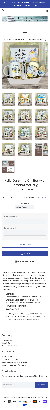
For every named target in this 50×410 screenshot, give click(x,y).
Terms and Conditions (11, 359)
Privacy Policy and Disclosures (14, 362)
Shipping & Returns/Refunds (14, 365)
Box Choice (25, 203)
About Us (6, 343)
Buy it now (25, 254)
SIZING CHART (7, 357)
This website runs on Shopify (38, 397)
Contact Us (7, 340)
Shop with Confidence (11, 346)
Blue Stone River (21, 397)
